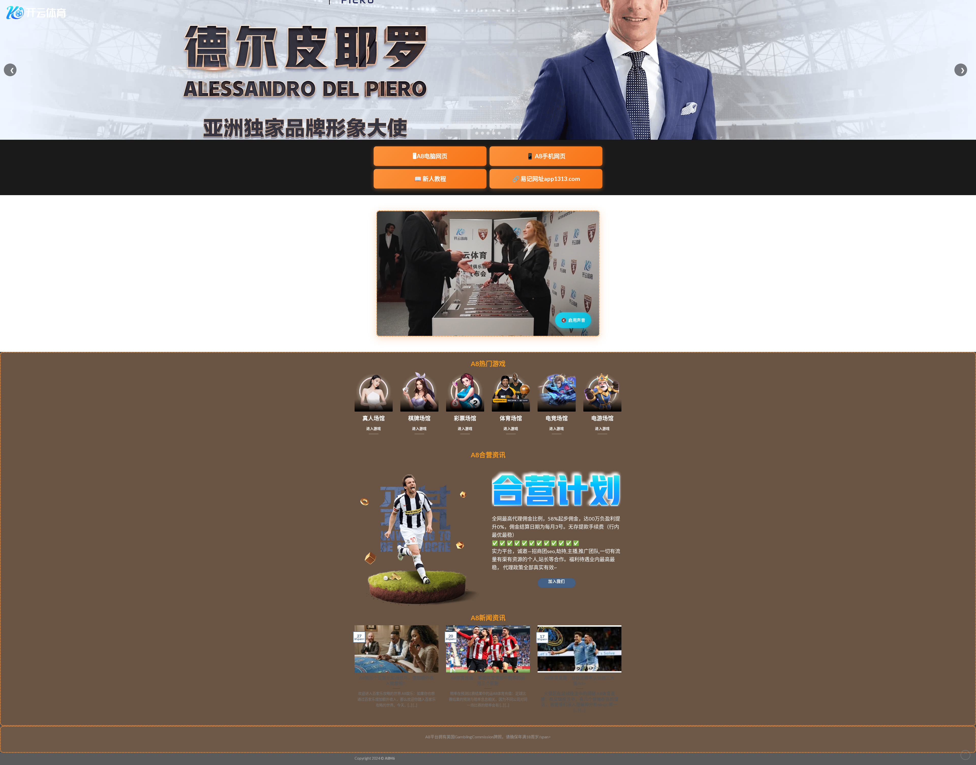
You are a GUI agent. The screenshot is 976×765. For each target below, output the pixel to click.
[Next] (622, 671)
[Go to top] (965, 755)
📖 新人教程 (430, 178)
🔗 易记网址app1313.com (546, 178)
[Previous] (353, 671)
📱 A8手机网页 (546, 156)
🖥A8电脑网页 (430, 156)
